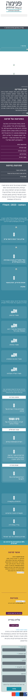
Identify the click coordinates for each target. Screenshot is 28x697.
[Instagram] (21, 694)
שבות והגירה (23, 176)
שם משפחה (22, 654)
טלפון (24, 660)
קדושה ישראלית (22, 151)
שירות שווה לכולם (21, 144)
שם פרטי (23, 647)
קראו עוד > (23, 46)
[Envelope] (14, 694)
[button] (14, 15)
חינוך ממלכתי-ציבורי (21, 170)
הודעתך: (23, 674)
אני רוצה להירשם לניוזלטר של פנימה (13, 685)
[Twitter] (17, 694)
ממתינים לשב (23, 154)
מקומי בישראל (22, 157)
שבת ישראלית (22, 148)
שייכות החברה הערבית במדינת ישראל (16, 173)
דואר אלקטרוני (21, 667)
